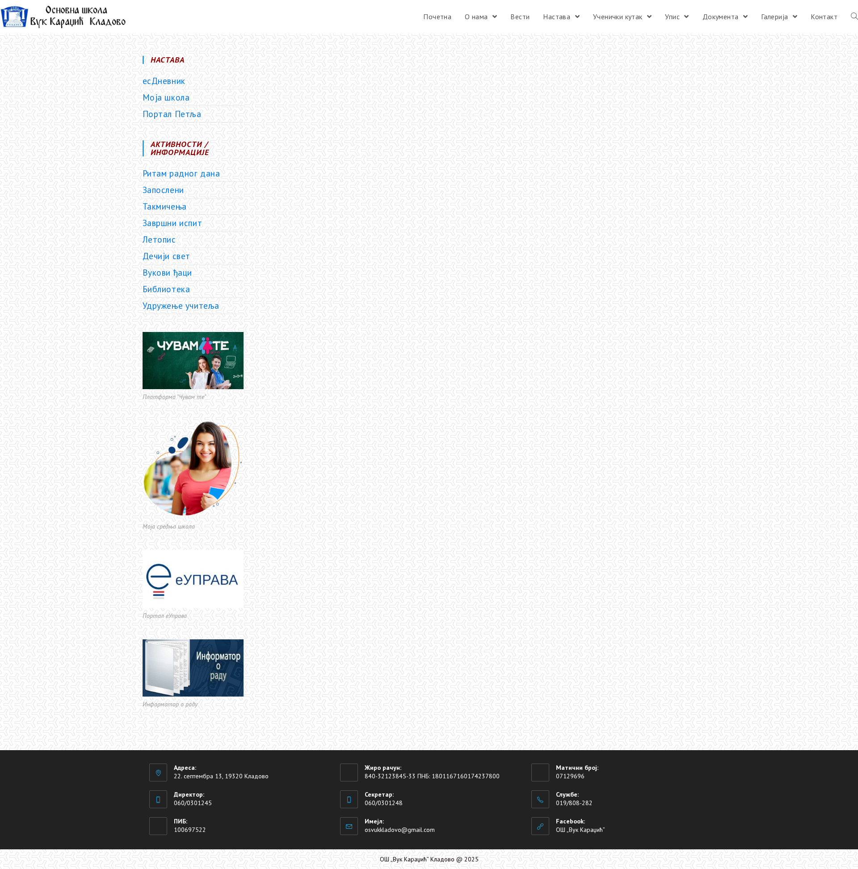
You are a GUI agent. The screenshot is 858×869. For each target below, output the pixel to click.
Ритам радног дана (181, 173)
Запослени (163, 190)
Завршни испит (172, 223)
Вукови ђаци (168, 272)
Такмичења (165, 206)
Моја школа (166, 97)
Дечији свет (167, 256)
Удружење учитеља (181, 305)
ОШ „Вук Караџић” (580, 830)
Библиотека (166, 289)
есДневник (164, 81)
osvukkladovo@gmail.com (400, 830)
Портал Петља (172, 114)
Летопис (159, 239)
